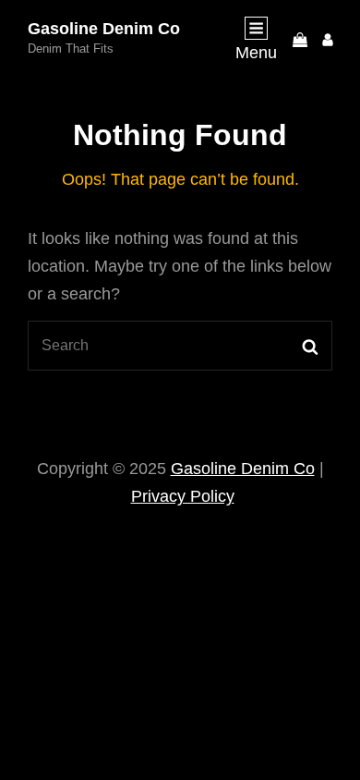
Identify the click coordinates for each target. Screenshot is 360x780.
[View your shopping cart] (300, 38)
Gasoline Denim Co (104, 28)
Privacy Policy (182, 496)
